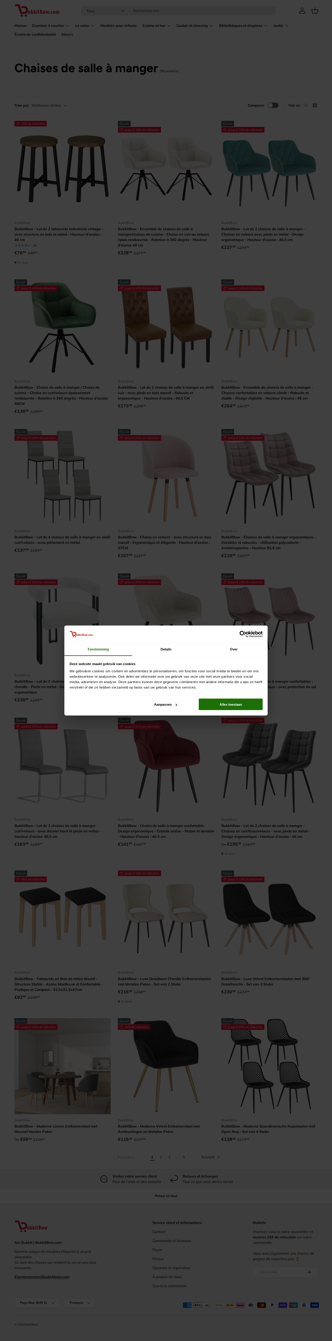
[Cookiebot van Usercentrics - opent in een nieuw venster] (243, 634)
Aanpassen (163, 704)
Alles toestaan (231, 704)
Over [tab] (234, 649)
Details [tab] (166, 649)
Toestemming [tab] (98, 649)
